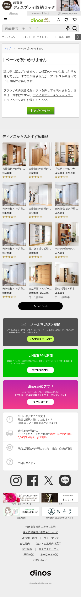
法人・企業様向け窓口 (48, 543)
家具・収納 (64, 37)
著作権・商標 (29, 538)
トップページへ (40, 110)
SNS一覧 (28, 554)
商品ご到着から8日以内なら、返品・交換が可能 (45, 448)
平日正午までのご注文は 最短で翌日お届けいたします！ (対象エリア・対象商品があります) (37, 419)
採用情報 (27, 549)
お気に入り (66, 20)
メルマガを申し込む (40, 339)
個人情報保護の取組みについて (40, 532)
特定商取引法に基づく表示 (40, 526)
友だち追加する (40, 370)
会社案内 (25, 543)
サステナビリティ (49, 549)
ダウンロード (40, 401)
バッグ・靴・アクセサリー (37, 37)
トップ (7, 48)
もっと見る (40, 306)
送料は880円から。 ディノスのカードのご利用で (45, 434)
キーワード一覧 (49, 554)
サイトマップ (51, 538)
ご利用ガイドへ (26, 463)
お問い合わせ (40, 560)
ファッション (8, 37)
